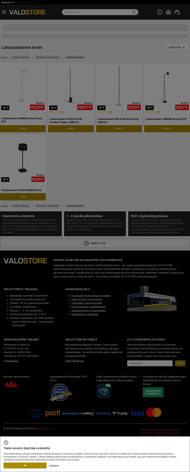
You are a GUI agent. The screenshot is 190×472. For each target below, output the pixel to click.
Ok (25, 465)
